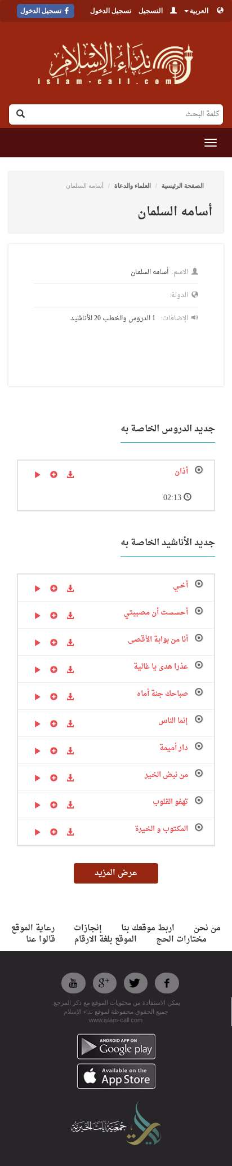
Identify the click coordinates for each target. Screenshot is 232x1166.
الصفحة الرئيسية (183, 185)
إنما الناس (173, 721)
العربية (199, 11)
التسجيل (151, 11)
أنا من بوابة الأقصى (158, 640)
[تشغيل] (37, 476)
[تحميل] (70, 476)
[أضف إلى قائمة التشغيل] (54, 476)
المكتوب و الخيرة (161, 829)
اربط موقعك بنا (148, 928)
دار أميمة (173, 748)
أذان (181, 472)
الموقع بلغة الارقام (105, 939)
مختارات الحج (181, 939)
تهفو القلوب (170, 802)
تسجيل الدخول (110, 11)
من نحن (207, 928)
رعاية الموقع (33, 928)
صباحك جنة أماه (162, 694)
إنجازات (88, 928)
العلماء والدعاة (132, 185)
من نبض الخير (166, 775)
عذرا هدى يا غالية (160, 667)
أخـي (180, 585)
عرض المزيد (116, 873)
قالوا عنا (40, 939)
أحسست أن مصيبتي (155, 613)
